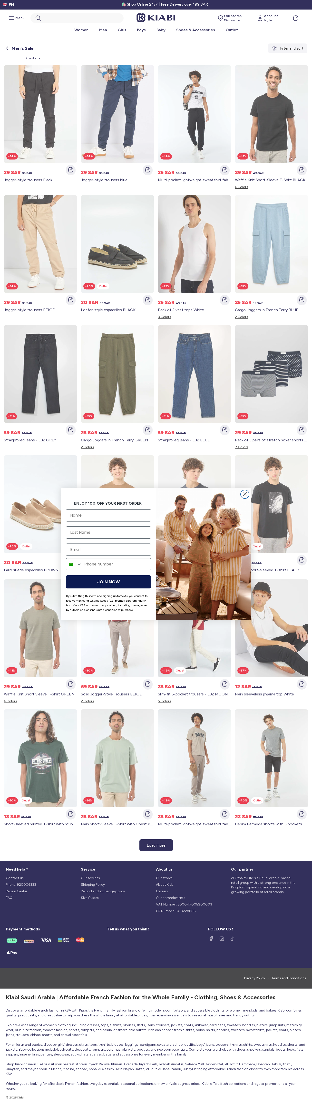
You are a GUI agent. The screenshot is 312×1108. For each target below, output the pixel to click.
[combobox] (74, 564)
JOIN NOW (108, 582)
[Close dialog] (245, 494)
